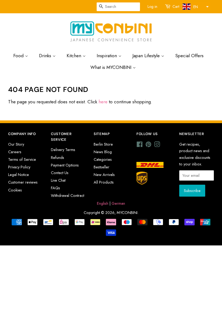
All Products (104, 182)
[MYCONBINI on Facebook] (139, 145)
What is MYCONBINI (111, 67)
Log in (152, 6)
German (118, 203)
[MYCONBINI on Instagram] (157, 145)
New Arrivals (104, 174)
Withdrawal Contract (67, 195)
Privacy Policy (19, 167)
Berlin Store (103, 144)
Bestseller (101, 167)
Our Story (16, 144)
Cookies (15, 190)
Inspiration (107, 55)
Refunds (57, 157)
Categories (103, 159)
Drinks (46, 55)
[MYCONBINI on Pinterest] (148, 145)
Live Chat (58, 180)
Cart (175, 6)
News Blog (103, 152)
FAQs (55, 188)
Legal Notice (18, 174)
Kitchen (75, 55)
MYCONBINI (127, 212)
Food (19, 55)
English (102, 203)
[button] (195, 6)
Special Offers (189, 55)
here (103, 101)
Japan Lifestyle (146, 55)
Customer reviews (23, 182)
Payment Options (65, 165)
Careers (14, 152)
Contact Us (59, 172)
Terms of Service (22, 159)
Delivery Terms (63, 149)
